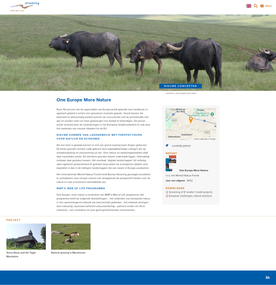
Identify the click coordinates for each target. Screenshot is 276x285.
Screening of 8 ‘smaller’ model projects (190, 192)
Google (212, 138)
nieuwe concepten (180, 86)
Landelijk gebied (181, 145)
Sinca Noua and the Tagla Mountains (21, 254)
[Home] (20, 12)
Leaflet (196, 138)
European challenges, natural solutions (190, 195)
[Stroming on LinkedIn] (268, 277)
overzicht (170, 93)
